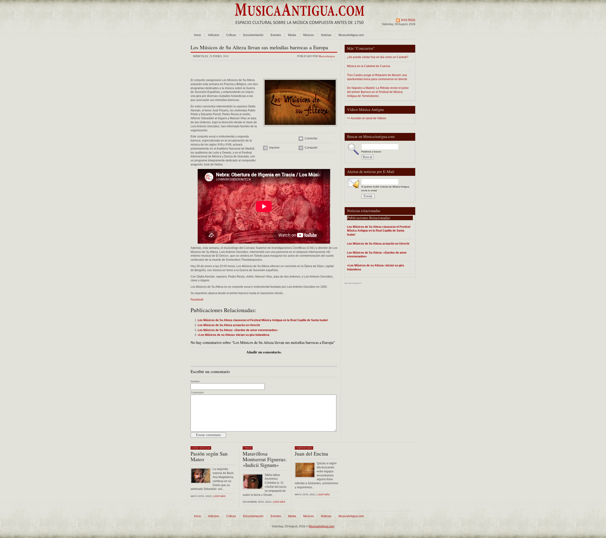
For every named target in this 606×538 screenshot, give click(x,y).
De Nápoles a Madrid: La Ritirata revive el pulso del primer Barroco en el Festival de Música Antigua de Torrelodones (378, 91)
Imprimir (274, 147)
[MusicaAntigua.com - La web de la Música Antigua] (299, 27)
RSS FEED (408, 20)
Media (292, 35)
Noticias (326, 35)
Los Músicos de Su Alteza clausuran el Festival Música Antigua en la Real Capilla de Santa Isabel (378, 230)
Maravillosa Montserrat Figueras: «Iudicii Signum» (265, 459)
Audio (195, 448)
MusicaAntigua (326, 56)
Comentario (197, 392)
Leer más (219, 496)
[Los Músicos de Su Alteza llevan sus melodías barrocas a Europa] (300, 128)
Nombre (195, 381)
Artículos (213, 35)
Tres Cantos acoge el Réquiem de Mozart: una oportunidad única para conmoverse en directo (377, 77)
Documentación (253, 35)
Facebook (197, 299)
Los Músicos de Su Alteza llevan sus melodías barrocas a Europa (259, 47)
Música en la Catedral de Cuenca (368, 66)
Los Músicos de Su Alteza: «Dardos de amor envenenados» (377, 254)
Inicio (197, 35)
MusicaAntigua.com (351, 35)
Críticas (231, 35)
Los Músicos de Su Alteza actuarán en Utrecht (378, 243)
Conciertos (364, 48)
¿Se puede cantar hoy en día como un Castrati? (377, 57)
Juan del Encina (311, 453)
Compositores (303, 448)
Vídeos (247, 448)
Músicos (308, 35)
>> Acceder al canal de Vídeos (366, 118)
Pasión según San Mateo (209, 456)
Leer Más (279, 502)
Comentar (311, 138)
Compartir (311, 147)
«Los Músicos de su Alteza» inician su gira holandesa (375, 267)
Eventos (276, 35)
